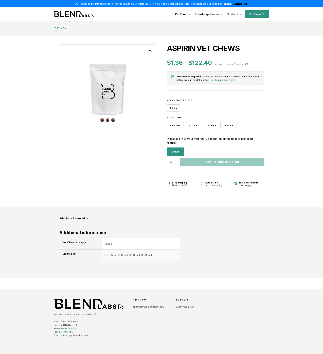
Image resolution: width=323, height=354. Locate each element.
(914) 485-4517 (66, 332)
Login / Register (185, 306)
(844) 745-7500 (69, 328)
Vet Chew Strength (180, 100)
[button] (150, 50)
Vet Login (256, 14)
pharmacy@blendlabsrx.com (74, 335)
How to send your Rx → (222, 80)
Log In (176, 151)
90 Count (229, 125)
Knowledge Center (207, 14)
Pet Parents (182, 14)
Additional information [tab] (73, 218)
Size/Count (174, 117)
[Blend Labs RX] (89, 304)
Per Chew (175, 125)
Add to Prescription (222, 161)
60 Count (211, 125)
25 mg (173, 108)
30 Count (193, 125)
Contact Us (234, 14)
